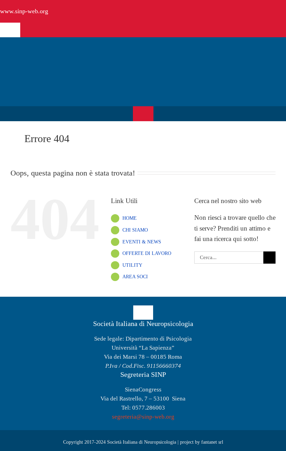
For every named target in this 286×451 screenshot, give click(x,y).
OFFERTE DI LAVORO (146, 253)
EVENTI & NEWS (141, 241)
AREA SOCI (135, 276)
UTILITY (132, 265)
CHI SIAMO (135, 230)
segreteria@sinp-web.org (143, 416)
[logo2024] (54, 49)
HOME (129, 218)
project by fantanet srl (201, 442)
